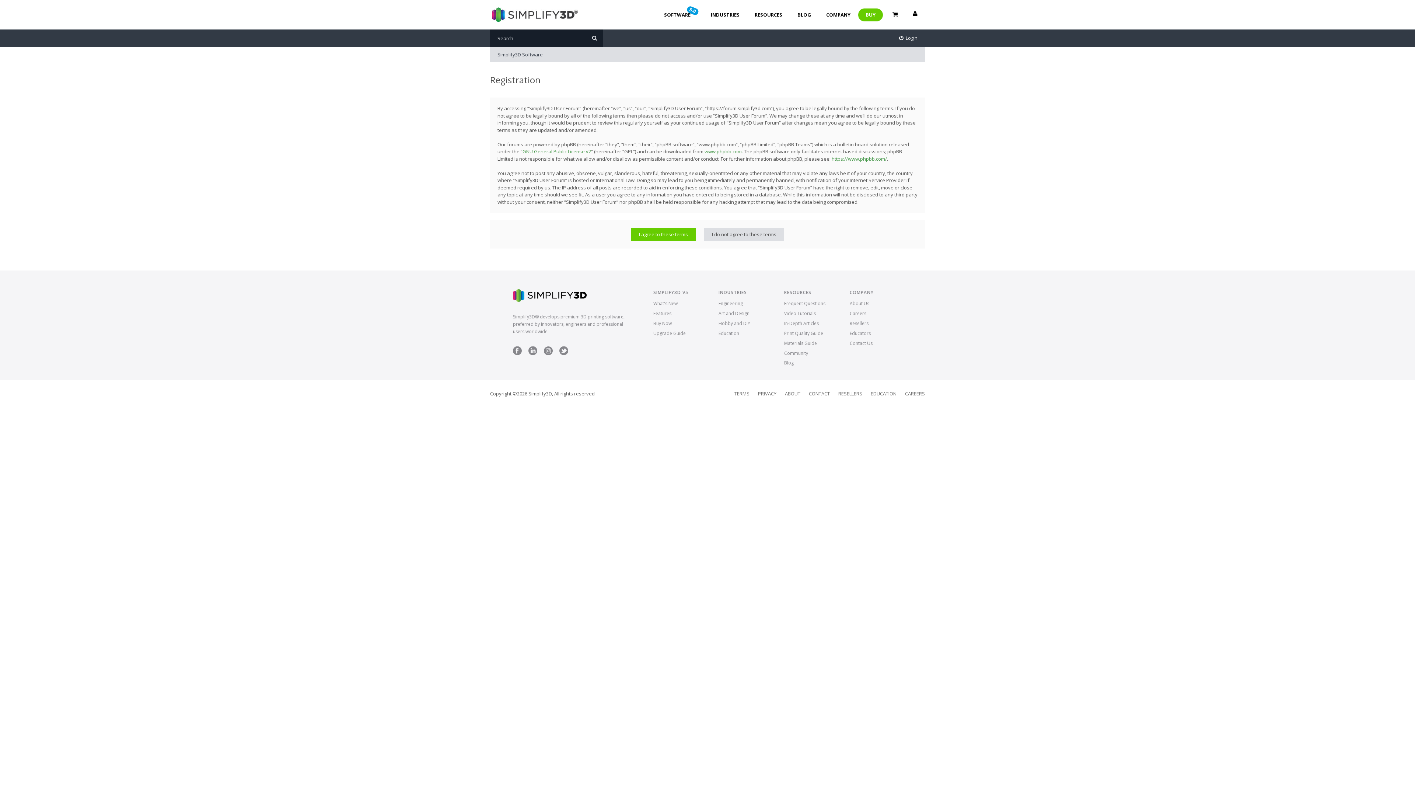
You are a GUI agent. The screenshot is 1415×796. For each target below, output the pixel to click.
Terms (742, 393)
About (792, 393)
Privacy (767, 393)
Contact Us (861, 343)
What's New (665, 303)
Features (662, 313)
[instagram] (548, 353)
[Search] (594, 38)
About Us (859, 303)
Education (729, 333)
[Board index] (534, 14)
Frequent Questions (804, 303)
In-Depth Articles (801, 323)
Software (680, 12)
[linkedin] (532, 353)
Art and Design (734, 313)
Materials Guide (800, 343)
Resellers (859, 323)
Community (796, 353)
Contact (819, 393)
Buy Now (662, 323)
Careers (858, 313)
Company (838, 14)
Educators (860, 333)
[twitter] (563, 353)
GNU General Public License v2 (557, 151)
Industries (725, 14)
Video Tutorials (800, 313)
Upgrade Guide (669, 333)
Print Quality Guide (803, 333)
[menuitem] (908, 38)
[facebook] (517, 353)
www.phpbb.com (723, 151)
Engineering (731, 303)
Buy (871, 14)
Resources (768, 14)
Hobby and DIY (734, 323)
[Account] (915, 14)
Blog (804, 14)
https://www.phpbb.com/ (859, 159)
